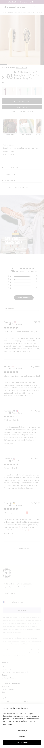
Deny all (22, 737)
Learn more (7, 724)
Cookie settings (22, 731)
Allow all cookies (22, 743)
